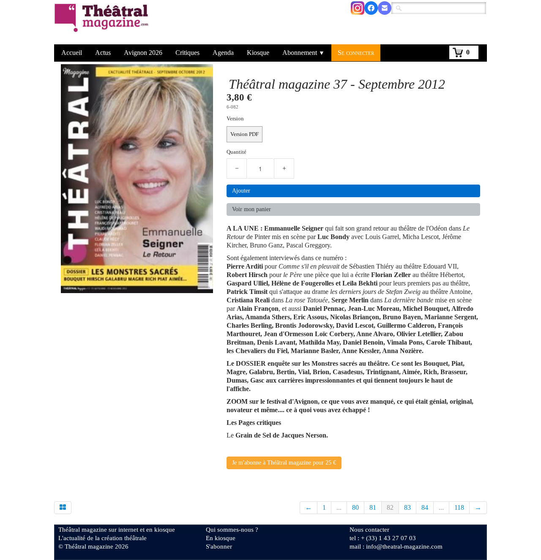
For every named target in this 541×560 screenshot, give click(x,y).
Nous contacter (369, 529)
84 (424, 507)
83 (407, 507)
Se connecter (356, 52)
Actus (103, 52)
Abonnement (303, 52)
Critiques (187, 52)
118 (459, 507)
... (339, 507)
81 (372, 507)
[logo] (103, 23)
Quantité (236, 152)
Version (235, 119)
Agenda (223, 52)
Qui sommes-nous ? (232, 529)
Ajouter (241, 191)
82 (390, 507)
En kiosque (220, 538)
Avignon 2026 (143, 52)
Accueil (71, 52)
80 (355, 507)
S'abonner (219, 546)
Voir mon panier (251, 209)
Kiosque (258, 52)
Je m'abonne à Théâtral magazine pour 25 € (284, 462)
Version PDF (244, 134)
